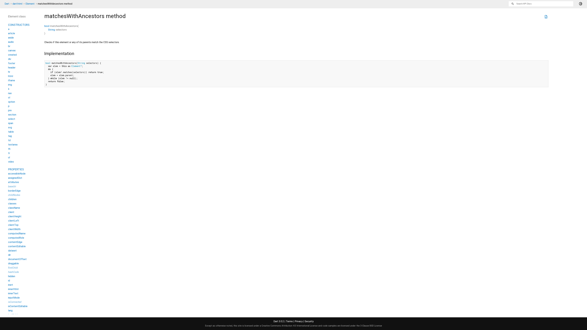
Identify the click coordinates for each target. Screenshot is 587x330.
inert (10, 284)
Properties (16, 169)
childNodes (14, 195)
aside (11, 37)
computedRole (16, 237)
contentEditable (17, 246)
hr (9, 71)
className (14, 207)
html (10, 76)
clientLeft (13, 220)
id (9, 280)
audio (11, 41)
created (12, 54)
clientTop (13, 225)
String (51, 29)
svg (10, 127)
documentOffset (17, 259)
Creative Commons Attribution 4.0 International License (290, 325)
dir (9, 254)
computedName (17, 233)
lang (10, 310)
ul (9, 157)
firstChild (13, 267)
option (11, 101)
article (11, 33)
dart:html (17, 3)
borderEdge (14, 190)
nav (10, 93)
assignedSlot (15, 177)
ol (9, 97)
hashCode (13, 272)
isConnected (14, 302)
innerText (13, 293)
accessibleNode (17, 173)
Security (309, 321)
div (9, 59)
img (10, 84)
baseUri (12, 186)
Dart (7, 3)
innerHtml (13, 289)
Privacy (299, 321)
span (10, 123)
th (9, 148)
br (9, 46)
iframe (11, 80)
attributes (13, 182)
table (11, 131)
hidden (11, 276)
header (11, 67)
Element (30, 3)
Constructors (19, 24)
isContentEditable (18, 306)
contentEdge (15, 242)
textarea (12, 144)
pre (10, 110)
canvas (12, 50)
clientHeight (14, 216)
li (8, 89)
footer (11, 63)
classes (12, 203)
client (11, 212)
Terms (289, 321)
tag (10, 136)
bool (46, 26)
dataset (12, 250)
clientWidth (14, 229)
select (11, 118)
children (12, 199)
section (12, 114)
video (11, 161)
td (9, 140)
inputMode (14, 297)
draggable (13, 263)
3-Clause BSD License (371, 325)
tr (9, 153)
